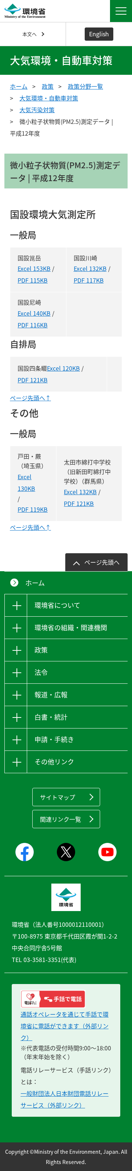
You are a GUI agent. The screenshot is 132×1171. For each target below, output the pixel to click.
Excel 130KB (26, 482)
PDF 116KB (33, 324)
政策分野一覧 (85, 86)
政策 (48, 86)
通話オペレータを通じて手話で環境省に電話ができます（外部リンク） (65, 1026)
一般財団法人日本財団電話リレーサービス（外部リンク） (65, 1099)
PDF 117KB (89, 280)
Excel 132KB (90, 268)
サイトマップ (57, 797)
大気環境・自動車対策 (48, 97)
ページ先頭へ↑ (30, 397)
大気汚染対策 (37, 109)
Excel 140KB (34, 313)
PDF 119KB (33, 509)
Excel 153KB (34, 268)
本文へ (29, 33)
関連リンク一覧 (60, 819)
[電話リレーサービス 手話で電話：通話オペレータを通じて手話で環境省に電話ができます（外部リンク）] (66, 999)
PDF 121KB (33, 379)
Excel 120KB (63, 368)
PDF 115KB (33, 280)
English (99, 33)
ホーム (18, 86)
